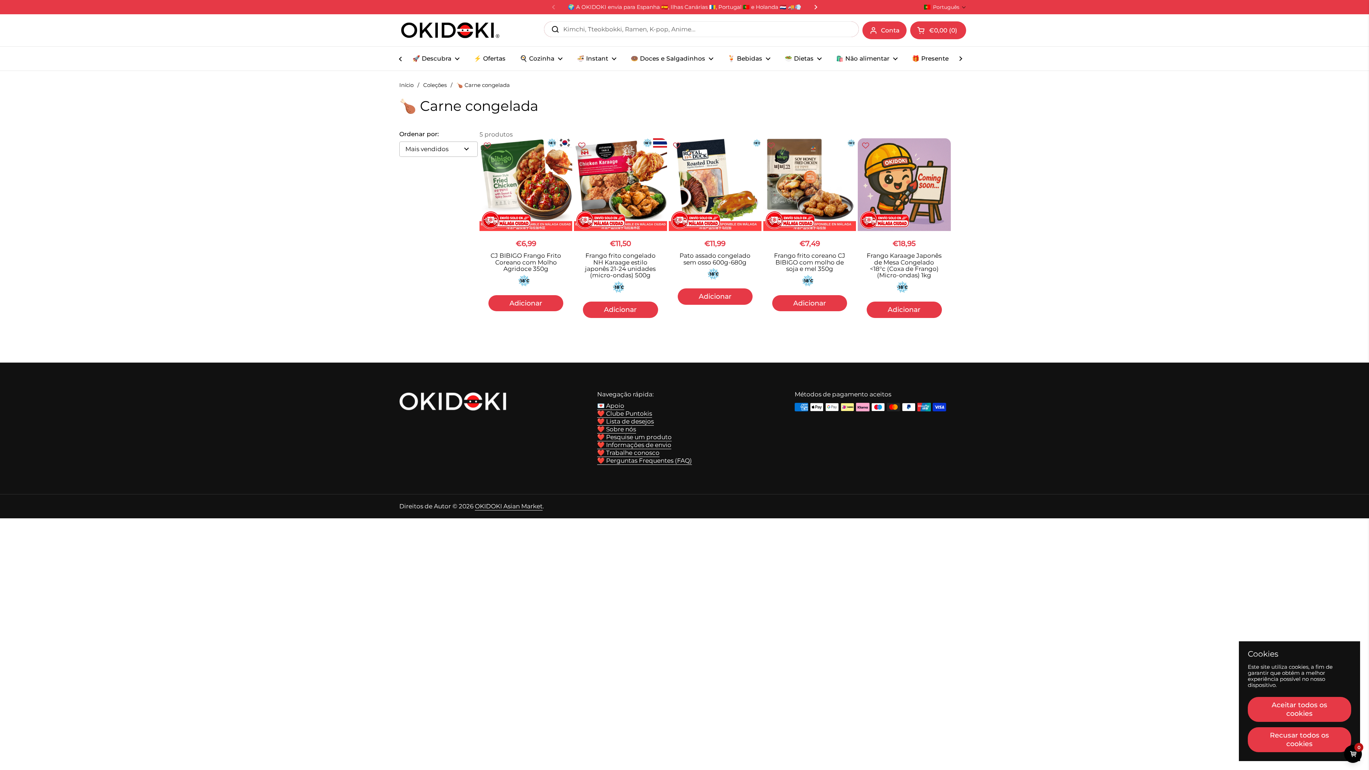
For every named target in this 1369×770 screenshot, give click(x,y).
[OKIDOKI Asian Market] (450, 30)
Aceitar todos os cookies (1299, 709)
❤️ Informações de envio (634, 444)
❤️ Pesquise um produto (634, 437)
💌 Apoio (610, 405)
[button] (945, 7)
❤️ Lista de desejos (625, 421)
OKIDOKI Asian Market (509, 506)
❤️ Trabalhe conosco (628, 452)
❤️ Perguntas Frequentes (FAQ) (644, 460)
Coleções (435, 85)
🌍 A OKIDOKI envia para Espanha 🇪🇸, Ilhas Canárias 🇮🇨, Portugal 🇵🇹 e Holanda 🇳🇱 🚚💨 (684, 7)
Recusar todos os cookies (1299, 739)
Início (406, 85)
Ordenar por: (419, 134)
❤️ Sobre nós (616, 429)
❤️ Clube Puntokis (624, 413)
